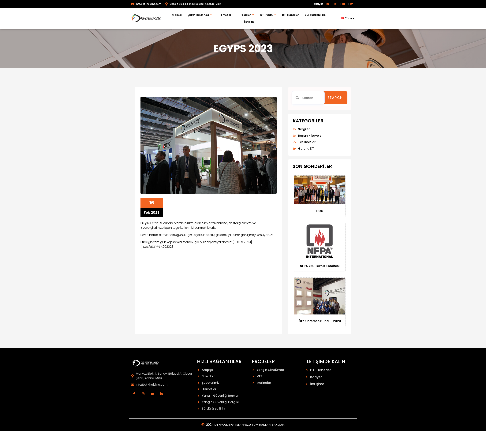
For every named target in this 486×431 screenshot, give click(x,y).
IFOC (319, 211)
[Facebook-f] (134, 394)
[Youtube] (152, 394)
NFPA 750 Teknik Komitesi (319, 266)
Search (335, 97)
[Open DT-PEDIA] (275, 15)
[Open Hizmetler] (233, 15)
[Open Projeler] (253, 15)
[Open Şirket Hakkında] (211, 15)
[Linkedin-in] (161, 394)
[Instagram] (143, 394)
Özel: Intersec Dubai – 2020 (319, 321)
